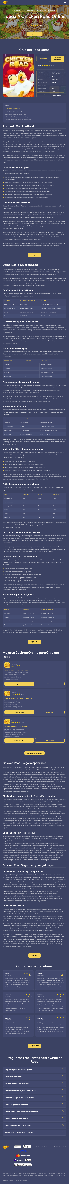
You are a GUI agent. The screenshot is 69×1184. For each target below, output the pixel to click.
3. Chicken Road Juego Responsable (15, 114)
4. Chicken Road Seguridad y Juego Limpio (17, 117)
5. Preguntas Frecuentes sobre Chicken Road (18, 119)
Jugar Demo (43, 59)
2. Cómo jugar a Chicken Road (13, 111)
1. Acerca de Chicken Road (12, 109)
